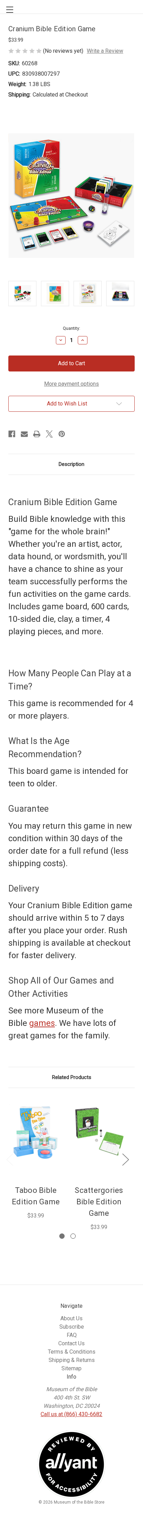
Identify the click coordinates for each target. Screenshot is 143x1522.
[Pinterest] (61, 434)
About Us (71, 1318)
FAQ (72, 1335)
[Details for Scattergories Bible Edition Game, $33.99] (99, 1132)
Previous (9, 1159)
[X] (49, 434)
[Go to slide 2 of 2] (73, 1236)
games (42, 1023)
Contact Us (71, 1343)
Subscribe (71, 1326)
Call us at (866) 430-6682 (71, 1414)
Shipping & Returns (72, 1360)
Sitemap (71, 1368)
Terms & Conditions (71, 1351)
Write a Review (105, 51)
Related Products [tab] (71, 1077)
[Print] (36, 434)
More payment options (71, 383)
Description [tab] (71, 464)
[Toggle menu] (7, 7)
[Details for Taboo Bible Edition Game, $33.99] (35, 1132)
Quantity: (71, 328)
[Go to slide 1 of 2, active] (62, 1236)
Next (125, 1159)
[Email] (24, 434)
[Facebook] (11, 434)
